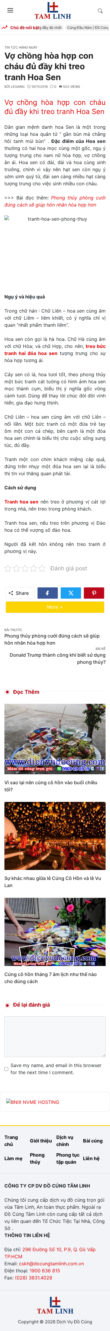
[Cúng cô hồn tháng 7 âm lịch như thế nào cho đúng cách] (55, 931)
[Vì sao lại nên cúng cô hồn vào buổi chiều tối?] (55, 739)
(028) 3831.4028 (33, 1278)
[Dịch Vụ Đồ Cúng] (53, 10)
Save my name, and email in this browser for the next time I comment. (56, 1068)
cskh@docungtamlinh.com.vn (51, 1263)
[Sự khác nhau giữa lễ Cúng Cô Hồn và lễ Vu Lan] (55, 835)
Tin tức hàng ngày (20, 47)
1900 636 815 (45, 1271)
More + (64, 607)
